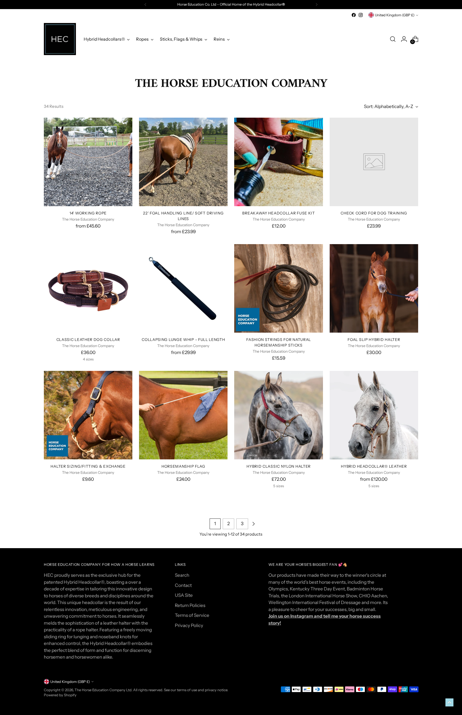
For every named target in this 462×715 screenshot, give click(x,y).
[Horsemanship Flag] (183, 415)
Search (182, 575)
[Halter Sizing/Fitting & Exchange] (88, 415)
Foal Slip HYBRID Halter (374, 339)
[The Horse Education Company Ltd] (60, 39)
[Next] (316, 4)
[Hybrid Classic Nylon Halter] (278, 415)
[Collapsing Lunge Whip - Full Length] (183, 288)
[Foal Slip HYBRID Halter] (374, 288)
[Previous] (145, 4)
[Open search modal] (392, 39)
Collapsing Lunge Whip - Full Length (183, 339)
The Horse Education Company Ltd (103, 690)
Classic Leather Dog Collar (88, 339)
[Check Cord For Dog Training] (374, 162)
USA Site (184, 595)
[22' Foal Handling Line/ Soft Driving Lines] (183, 162)
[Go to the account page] (404, 39)
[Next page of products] (253, 523)
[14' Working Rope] (88, 162)
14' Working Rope (88, 213)
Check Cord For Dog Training (374, 213)
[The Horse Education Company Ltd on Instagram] (360, 15)
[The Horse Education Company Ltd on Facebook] (353, 15)
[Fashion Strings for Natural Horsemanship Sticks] (278, 288)
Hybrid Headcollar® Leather (374, 466)
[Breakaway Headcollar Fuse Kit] (278, 162)
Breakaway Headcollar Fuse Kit (278, 213)
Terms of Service (192, 615)
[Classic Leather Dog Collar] (88, 288)
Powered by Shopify (60, 695)
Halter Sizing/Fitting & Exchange (88, 466)
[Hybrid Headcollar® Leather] (374, 415)
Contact (183, 585)
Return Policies (190, 605)
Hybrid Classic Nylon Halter (279, 466)
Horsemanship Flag (183, 466)
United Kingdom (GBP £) (394, 15)
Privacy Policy (189, 625)
